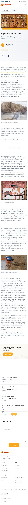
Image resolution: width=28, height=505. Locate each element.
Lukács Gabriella (9, 44)
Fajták (2, 480)
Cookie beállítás (22, 489)
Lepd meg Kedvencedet (14, 148)
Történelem (13, 10)
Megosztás (5, 50)
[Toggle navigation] (25, 4)
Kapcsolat (17, 468)
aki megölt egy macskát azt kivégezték (12, 72)
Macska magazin (5, 468)
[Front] (6, 4)
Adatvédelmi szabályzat (6, 489)
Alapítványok (4, 477)
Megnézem (8, 354)
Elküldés (14, 445)
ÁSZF (15, 489)
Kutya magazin (5, 10)
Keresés (17, 465)
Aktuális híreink (4, 470)
